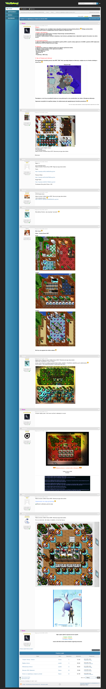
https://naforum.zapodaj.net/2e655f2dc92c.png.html (46, 199)
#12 (98, 630)
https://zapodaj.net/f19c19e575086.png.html (45, 177)
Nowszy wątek (30, 648)
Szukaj (10, 15)
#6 (98, 226)
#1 (98, 23)
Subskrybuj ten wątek (25, 678)
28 (68, 670)
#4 (98, 190)
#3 (98, 159)
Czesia (24, 207)
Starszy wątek (23, 648)
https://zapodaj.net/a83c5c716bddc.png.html (45, 182)
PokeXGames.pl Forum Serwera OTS (33, 684)
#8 (98, 409)
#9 (98, 428)
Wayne (59, 670)
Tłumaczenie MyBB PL (84, 684)
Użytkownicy (12, 11)
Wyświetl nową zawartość (94, 12)
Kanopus (24, 428)
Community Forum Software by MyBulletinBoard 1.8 (89, 683)
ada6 (23, 494)
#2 (98, 110)
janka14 (24, 110)
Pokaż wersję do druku (25, 677)
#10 (98, 494)
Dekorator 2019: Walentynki (28, 670)
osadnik (60, 663)
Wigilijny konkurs (26, 663)
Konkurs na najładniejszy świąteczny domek (32, 673)
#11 (98, 513)
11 (68, 666)
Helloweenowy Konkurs (27, 666)
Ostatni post (86, 660)
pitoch (23, 159)
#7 (98, 356)
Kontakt (23, 684)
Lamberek (91, 663)
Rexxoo (24, 190)
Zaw (100, 3)
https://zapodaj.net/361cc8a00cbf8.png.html (45, 171)
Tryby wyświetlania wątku (94, 18)
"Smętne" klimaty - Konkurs (28, 659)
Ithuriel (24, 513)
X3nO (87, 685)
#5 (98, 207)
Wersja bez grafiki (44, 684)
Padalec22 (91, 674)
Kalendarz (11, 18)
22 (68, 673)
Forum (10, 8)
